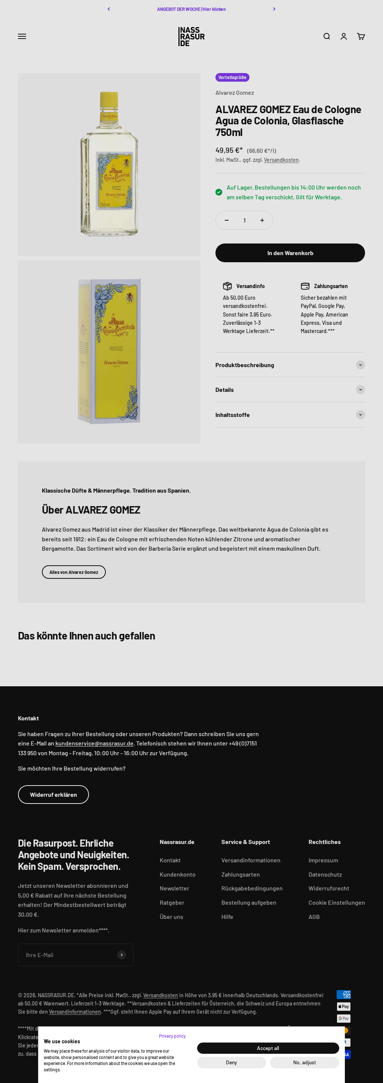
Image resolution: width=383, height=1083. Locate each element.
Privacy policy (172, 1035)
